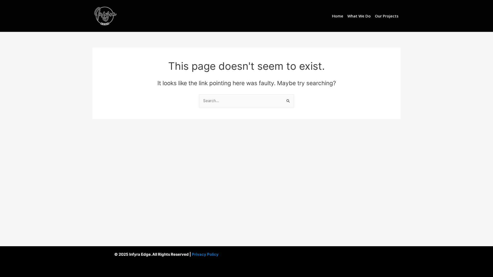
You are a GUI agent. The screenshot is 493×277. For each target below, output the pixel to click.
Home (337, 15)
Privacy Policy (205, 254)
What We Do (359, 15)
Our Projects (387, 15)
